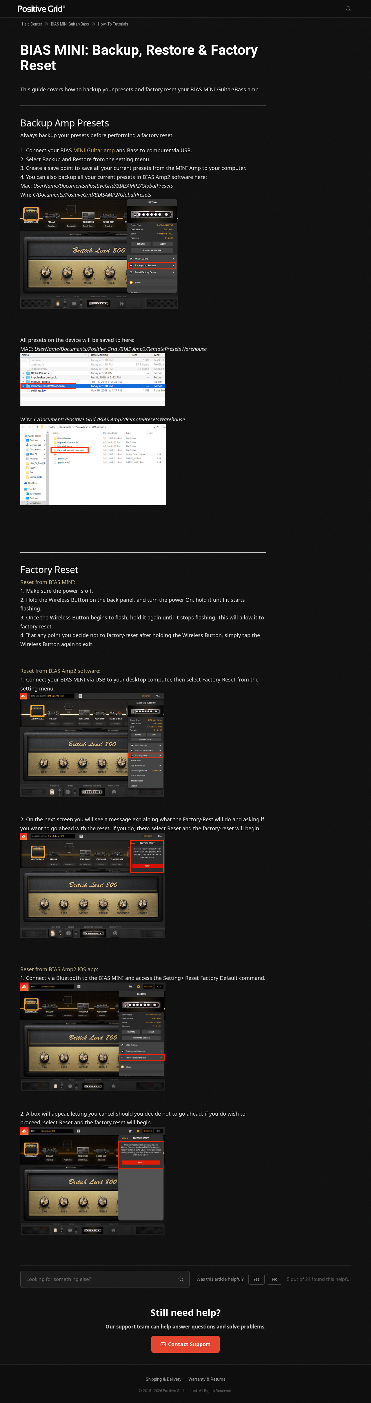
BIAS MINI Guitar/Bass (70, 24)
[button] (256, 1279)
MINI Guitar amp (94, 150)
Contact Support (189, 1344)
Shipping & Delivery (163, 1379)
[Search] (348, 8)
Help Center (32, 24)
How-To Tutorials (113, 24)
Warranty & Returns (206, 1379)
